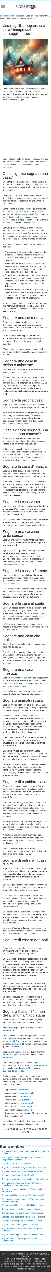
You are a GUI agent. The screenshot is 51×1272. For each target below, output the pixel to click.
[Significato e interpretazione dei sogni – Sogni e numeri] (25, 6)
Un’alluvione (8, 624)
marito (23, 214)
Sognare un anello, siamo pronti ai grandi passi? (22, 1213)
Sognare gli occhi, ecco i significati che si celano (22, 1205)
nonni (44, 484)
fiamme (8, 589)
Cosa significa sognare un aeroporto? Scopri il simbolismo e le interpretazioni (21, 1184)
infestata (23, 678)
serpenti (6, 740)
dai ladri (35, 967)
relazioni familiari (10, 212)
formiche (34, 716)
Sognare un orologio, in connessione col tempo (22, 1235)
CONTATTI (6, 1254)
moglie (31, 214)
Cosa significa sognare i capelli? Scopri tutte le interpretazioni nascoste (22, 1158)
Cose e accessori (16, 16)
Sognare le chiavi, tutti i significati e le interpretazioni (24, 1167)
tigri (13, 740)
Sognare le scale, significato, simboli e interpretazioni (24, 1179)
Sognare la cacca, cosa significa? (16, 1164)
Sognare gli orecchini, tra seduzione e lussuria (21, 1209)
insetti (8, 716)
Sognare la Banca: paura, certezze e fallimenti (21, 1221)
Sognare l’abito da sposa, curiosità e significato (22, 1171)
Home (5, 16)
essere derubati (19, 948)
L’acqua (6, 608)
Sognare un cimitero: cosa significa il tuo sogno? (22, 1195)
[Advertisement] (25, 129)
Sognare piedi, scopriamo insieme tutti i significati (23, 1217)
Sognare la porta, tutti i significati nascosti (19, 1225)
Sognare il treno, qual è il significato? (17, 1175)
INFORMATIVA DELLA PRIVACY (26, 1254)
